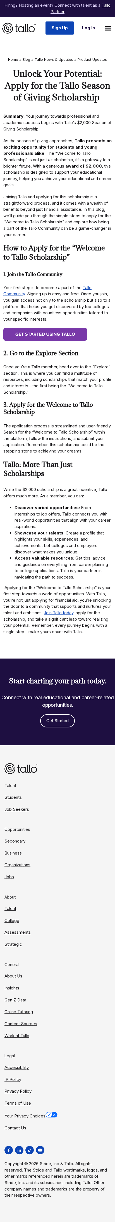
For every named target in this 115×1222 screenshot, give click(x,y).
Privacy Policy (18, 1091)
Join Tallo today (58, 612)
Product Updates (92, 59)
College (11, 920)
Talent (10, 908)
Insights (11, 988)
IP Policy (12, 1079)
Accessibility (16, 1067)
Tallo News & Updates (54, 59)
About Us (13, 976)
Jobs (9, 876)
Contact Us (15, 1128)
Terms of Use (17, 1103)
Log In (88, 27)
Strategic (13, 944)
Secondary (14, 841)
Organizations (17, 864)
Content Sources (20, 1023)
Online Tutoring (18, 1011)
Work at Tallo (16, 1035)
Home (13, 59)
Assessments (17, 932)
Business (13, 853)
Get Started (57, 720)
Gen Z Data (15, 1000)
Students (13, 797)
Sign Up (60, 27)
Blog (26, 59)
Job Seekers (16, 809)
